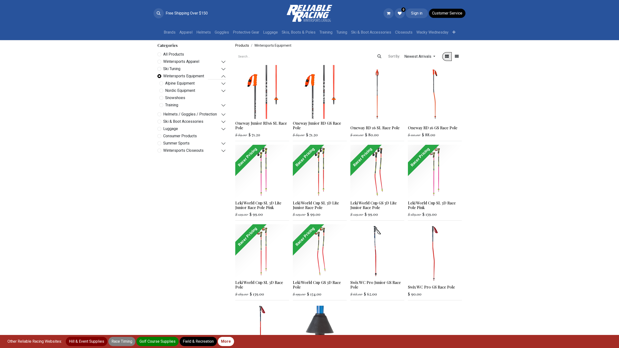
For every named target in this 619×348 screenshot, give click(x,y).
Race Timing (121, 341)
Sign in (416, 13)
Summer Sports (176, 143)
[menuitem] (169, 32)
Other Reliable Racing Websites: (34, 341)
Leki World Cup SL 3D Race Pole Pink (432, 205)
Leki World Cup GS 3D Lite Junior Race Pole (373, 205)
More (226, 341)
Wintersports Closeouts (183, 150)
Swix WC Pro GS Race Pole (431, 287)
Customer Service (447, 13)
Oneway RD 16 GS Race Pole (432, 127)
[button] (159, 13)
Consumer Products (180, 136)
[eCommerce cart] (388, 13)
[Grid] (447, 56)
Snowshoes (175, 97)
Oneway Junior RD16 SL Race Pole (261, 125)
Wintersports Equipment (183, 76)
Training (171, 105)
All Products (173, 54)
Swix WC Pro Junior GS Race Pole (375, 285)
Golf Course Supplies (158, 341)
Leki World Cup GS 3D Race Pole (317, 285)
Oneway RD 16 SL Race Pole (375, 127)
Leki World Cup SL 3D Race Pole (259, 285)
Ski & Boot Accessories (183, 121)
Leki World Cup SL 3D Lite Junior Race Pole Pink (258, 205)
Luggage (170, 128)
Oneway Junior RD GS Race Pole (317, 125)
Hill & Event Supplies (86, 341)
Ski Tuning (171, 68)
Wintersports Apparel (181, 61)
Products (242, 45)
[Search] (379, 56)
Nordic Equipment (180, 90)
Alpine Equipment (180, 83)
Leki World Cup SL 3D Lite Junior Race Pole (316, 205)
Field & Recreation (198, 341)
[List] (457, 56)
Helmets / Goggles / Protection (190, 114)
